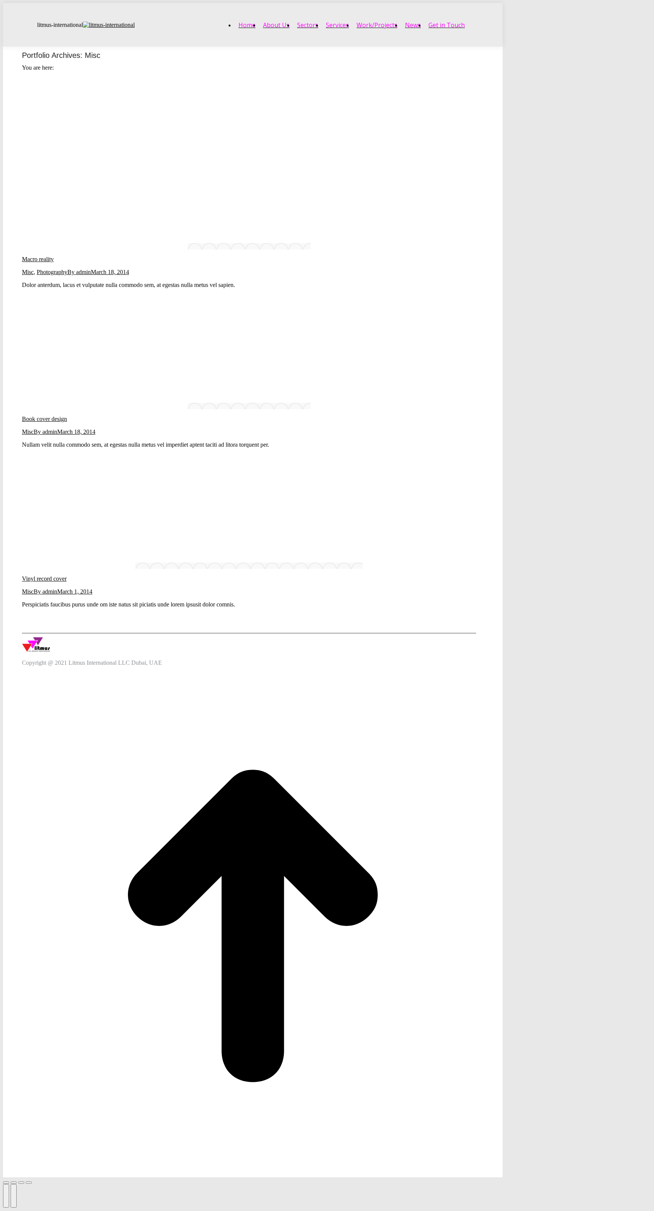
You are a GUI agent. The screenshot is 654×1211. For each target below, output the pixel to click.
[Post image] (249, 246)
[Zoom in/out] (29, 1182)
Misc (28, 272)
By (79, 272)
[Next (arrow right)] (14, 1196)
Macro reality (38, 259)
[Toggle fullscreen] (21, 1182)
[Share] (14, 1182)
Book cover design (44, 419)
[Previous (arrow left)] (6, 1196)
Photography (52, 272)
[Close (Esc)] (6, 1182)
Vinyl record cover (44, 578)
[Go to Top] (253, 926)
